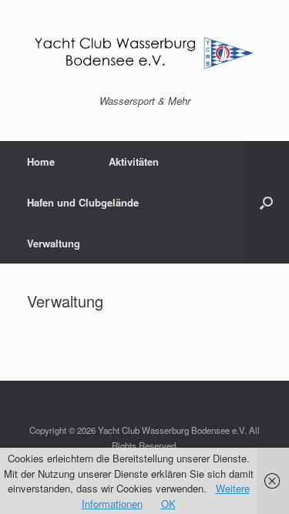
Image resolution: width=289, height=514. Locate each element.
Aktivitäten (134, 161)
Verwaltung (53, 243)
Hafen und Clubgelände (83, 202)
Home (41, 161)
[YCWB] (144, 53)
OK (168, 503)
